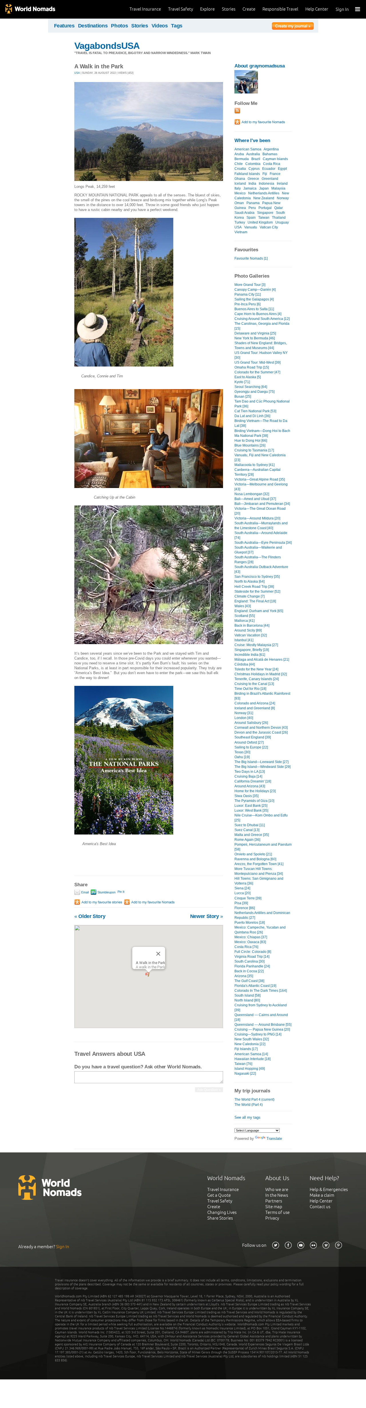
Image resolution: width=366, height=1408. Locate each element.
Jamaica (249, 188)
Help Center (316, 9)
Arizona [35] (243, 976)
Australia (253, 154)
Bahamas (269, 154)
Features (64, 26)
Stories (228, 9)
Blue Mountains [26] (249, 445)
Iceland (240, 184)
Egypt (282, 169)
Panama (253, 203)
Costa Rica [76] (246, 947)
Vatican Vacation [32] (250, 635)
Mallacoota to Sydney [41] (254, 465)
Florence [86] (244, 908)
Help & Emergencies (329, 1189)
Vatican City (269, 227)
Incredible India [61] (249, 655)
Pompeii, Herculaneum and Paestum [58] (263, 847)
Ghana (239, 179)
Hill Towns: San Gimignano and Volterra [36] (258, 881)
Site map (273, 1206)
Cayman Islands (275, 159)
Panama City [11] (247, 294)
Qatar (278, 208)
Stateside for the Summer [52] (257, 592)
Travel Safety (180, 9)
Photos (119, 26)
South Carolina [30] (249, 961)
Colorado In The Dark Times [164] (260, 991)
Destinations (93, 26)
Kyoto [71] (242, 382)
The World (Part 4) (248, 1105)
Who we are (276, 1189)
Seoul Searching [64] (250, 387)
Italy (237, 188)
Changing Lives (221, 1212)
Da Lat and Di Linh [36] (252, 416)
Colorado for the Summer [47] (257, 372)
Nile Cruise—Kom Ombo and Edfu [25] (261, 817)
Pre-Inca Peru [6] (247, 304)
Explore (207, 9)
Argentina (271, 149)
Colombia (252, 164)
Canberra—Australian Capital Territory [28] (257, 472)
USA (77, 72)
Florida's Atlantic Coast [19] (255, 986)
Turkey (239, 222)
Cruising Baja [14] (248, 776)
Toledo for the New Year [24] (256, 669)
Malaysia (278, 188)
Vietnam (240, 232)
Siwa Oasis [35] (246, 796)
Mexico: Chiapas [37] (250, 937)
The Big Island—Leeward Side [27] (261, 762)
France (275, 174)
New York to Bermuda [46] (254, 338)
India (252, 184)
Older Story (89, 916)
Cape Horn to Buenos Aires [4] (257, 314)
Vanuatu (250, 227)
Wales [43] (242, 606)
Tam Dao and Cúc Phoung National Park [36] (262, 403)
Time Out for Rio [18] (250, 689)
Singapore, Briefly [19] (251, 650)
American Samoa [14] (251, 1054)
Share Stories (220, 1218)
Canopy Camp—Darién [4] (255, 290)
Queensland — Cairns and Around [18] (261, 1017)
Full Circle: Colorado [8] (252, 952)
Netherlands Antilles (263, 193)
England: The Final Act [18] (255, 601)
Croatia (240, 169)
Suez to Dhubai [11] (249, 825)
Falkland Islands (247, 174)
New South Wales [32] (251, 1039)
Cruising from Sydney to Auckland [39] (260, 1007)
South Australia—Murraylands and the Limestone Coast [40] (261, 525)
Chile (238, 164)
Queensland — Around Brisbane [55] (262, 1025)
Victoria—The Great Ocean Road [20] (260, 511)
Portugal (265, 208)
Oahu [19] (242, 757)
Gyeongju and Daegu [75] (254, 392)
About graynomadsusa (259, 66)
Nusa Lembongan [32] (251, 494)
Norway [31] (243, 713)
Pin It (121, 891)
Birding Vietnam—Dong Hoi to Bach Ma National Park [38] (262, 433)
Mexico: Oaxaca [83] (250, 942)
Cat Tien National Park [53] (255, 411)
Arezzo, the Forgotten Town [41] (258, 864)
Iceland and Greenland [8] (254, 708)
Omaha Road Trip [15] (251, 367)
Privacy (272, 1218)
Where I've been (252, 140)
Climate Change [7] (249, 596)
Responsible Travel (280, 9)
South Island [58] (247, 995)
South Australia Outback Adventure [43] (261, 569)
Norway (283, 198)
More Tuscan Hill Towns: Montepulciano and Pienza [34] (258, 871)
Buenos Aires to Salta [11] (254, 309)
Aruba (239, 154)
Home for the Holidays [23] (255, 791)
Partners (273, 1200)
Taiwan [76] (243, 1064)
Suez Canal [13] (246, 830)
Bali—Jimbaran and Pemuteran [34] (262, 504)
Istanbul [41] (243, 640)
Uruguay (282, 222)
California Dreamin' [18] (252, 781)
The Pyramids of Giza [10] (254, 801)
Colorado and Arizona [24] (254, 703)
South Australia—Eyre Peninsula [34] (263, 543)
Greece (253, 179)
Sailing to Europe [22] (251, 747)
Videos (160, 26)
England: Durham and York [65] (258, 611)
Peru (252, 208)
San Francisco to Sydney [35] (257, 577)
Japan (264, 188)
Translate (274, 1138)
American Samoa (247, 149)
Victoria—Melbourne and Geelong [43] (261, 486)
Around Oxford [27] (249, 742)
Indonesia (266, 184)
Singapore (265, 213)
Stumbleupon (106, 892)
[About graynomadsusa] (246, 92)
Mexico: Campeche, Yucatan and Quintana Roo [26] (260, 929)
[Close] (158, 954)
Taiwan (263, 218)
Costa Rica (271, 164)
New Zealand (263, 198)
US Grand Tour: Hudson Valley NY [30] (261, 355)
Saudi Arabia (244, 213)
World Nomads (30, 9)
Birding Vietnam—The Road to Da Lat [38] (260, 423)
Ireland (282, 184)
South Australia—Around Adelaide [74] (260, 535)
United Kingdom (260, 222)
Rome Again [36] (247, 840)
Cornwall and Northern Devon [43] (261, 728)
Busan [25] (242, 397)
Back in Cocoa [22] (249, 971)
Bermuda (241, 159)
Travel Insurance (145, 9)
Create (248, 9)
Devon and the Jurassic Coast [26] (261, 732)
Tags (176, 26)
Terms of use (277, 1212)
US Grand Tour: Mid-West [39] (257, 363)
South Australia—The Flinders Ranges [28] (257, 559)
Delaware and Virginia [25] (255, 333)
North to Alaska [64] (249, 581)
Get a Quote (219, 1195)
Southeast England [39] (252, 737)
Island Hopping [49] (249, 1069)
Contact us (320, 1206)
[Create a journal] (292, 26)
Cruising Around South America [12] (262, 319)
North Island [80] (247, 1000)
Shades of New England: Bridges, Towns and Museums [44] (260, 345)
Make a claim (322, 1195)
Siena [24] (242, 888)
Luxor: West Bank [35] (251, 810)
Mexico (240, 193)
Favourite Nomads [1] (251, 258)
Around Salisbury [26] (251, 723)
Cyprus (254, 169)
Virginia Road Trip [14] (251, 957)
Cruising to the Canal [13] (254, 684)
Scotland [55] (244, 616)
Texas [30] (242, 752)
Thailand (279, 218)
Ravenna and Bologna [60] (255, 859)
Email (84, 892)
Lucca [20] (242, 893)
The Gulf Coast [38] (249, 981)
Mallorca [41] (244, 621)
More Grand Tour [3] (249, 285)
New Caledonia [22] (249, 1044)
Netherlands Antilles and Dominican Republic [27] (262, 915)
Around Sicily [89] (248, 630)
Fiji (264, 174)
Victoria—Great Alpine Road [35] (259, 479)
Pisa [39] (241, 903)
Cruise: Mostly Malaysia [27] (256, 645)
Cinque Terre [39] (247, 898)
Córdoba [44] (244, 664)
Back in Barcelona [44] (251, 626)
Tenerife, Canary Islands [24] (256, 679)
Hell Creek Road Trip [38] (254, 587)
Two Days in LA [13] (249, 772)
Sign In (342, 9)
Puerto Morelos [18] (249, 923)
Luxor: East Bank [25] (250, 806)
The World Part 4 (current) (254, 1100)
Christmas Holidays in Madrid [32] (260, 674)
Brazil (255, 159)
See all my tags (247, 1117)
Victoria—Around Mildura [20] (257, 518)
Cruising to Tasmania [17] (254, 450)
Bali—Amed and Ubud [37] (255, 499)
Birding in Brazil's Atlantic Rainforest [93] (262, 696)
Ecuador (268, 169)
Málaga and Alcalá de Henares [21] (261, 660)
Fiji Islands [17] (246, 1049)
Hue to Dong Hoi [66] (250, 441)
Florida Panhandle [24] (252, 966)
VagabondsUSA (107, 46)
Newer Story (206, 916)
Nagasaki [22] (245, 1074)
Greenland (270, 179)
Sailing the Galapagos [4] (254, 299)
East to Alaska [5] (247, 377)
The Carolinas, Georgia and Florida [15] (261, 326)
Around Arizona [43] (249, 786)
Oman (239, 203)
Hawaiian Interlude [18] (252, 1059)
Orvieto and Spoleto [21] (253, 854)
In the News (276, 1195)
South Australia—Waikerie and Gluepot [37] (258, 549)
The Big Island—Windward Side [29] (262, 767)
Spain (251, 218)
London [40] (243, 718)
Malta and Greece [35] (251, 835)
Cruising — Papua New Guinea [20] (262, 1029)
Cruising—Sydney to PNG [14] (257, 1034)
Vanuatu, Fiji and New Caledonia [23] (260, 457)
